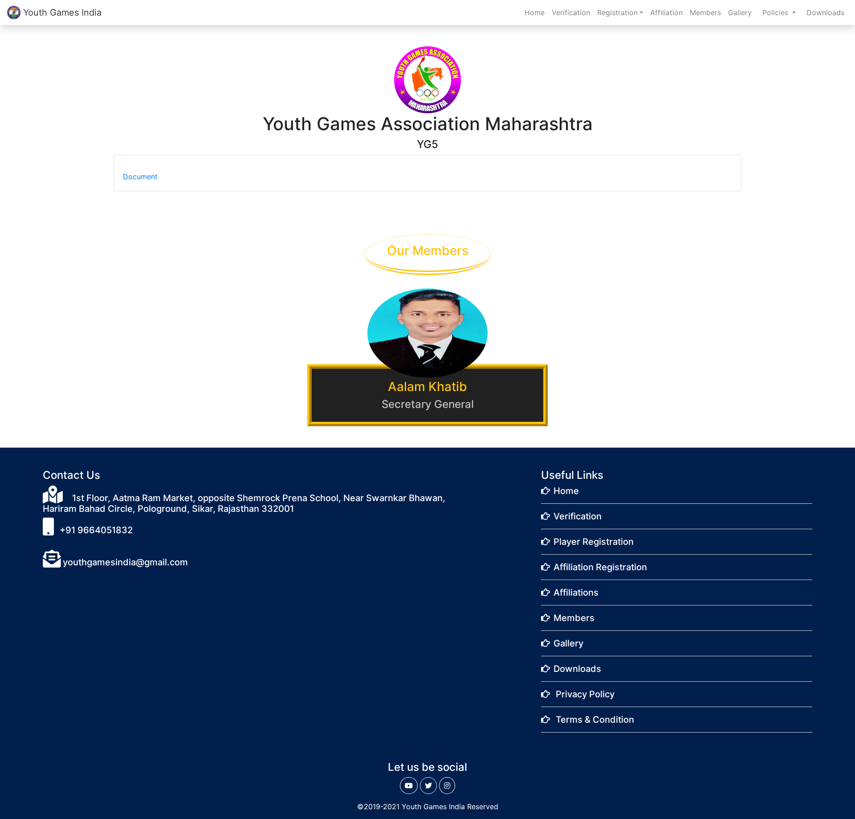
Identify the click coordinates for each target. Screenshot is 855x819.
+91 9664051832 (95, 530)
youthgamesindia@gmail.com (124, 562)
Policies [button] (776, 12)
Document (140, 176)
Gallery (740, 12)
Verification (571, 12)
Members (705, 12)
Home (536, 12)
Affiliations (576, 592)
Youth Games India (61, 12)
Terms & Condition (595, 719)
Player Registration (594, 541)
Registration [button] (617, 12)
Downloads (825, 12)
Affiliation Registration (600, 567)
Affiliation (666, 12)
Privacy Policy (585, 694)
